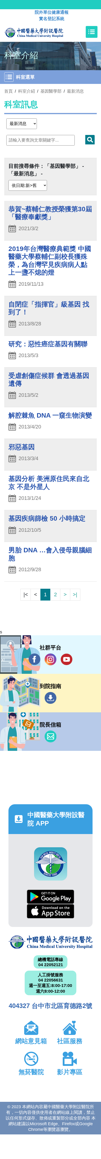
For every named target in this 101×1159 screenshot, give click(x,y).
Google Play (50, 897)
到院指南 (50, 698)
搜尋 (90, 139)
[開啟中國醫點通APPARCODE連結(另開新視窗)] (50, 864)
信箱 (50, 736)
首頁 (8, 91)
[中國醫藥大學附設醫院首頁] (40, 32)
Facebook (34, 659)
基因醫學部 (51, 91)
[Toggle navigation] (91, 32)
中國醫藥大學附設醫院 (50, 942)
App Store (50, 911)
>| (75, 594)
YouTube (66, 659)
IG (50, 659)
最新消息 (75, 91)
